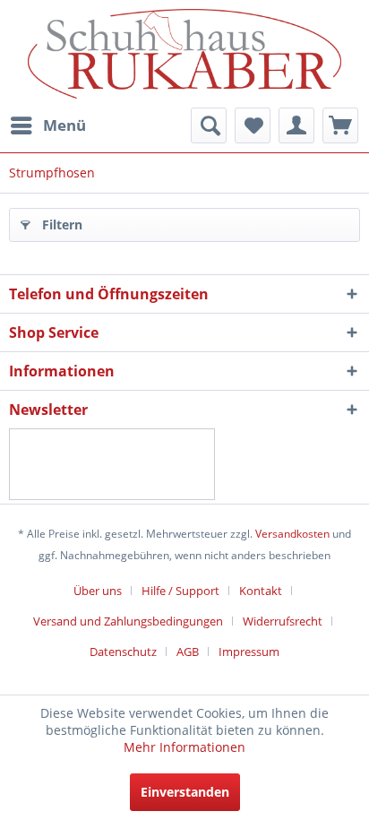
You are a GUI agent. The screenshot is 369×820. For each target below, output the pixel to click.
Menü (64, 125)
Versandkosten (292, 533)
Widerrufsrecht (282, 621)
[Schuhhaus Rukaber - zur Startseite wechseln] (184, 54)
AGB (187, 651)
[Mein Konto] (296, 125)
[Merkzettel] (252, 125)
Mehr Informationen (184, 746)
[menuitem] (47, 125)
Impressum (249, 651)
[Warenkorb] (340, 125)
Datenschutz (123, 651)
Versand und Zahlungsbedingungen (128, 621)
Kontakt (260, 591)
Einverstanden (185, 791)
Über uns (97, 591)
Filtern (62, 224)
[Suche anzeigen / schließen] (209, 125)
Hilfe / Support (180, 591)
